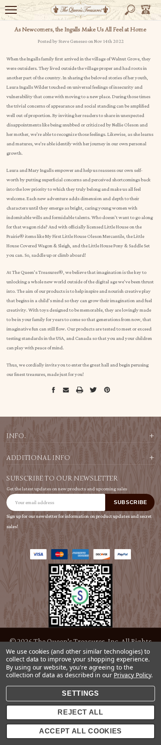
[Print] (79, 390)
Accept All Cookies (80, 731)
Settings (80, 693)
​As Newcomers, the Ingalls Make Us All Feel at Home (80, 29)
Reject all (80, 712)
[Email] (66, 390)
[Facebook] (53, 390)
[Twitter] (93, 390)
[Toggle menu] (11, 9)
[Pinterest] (107, 390)
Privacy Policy (132, 675)
